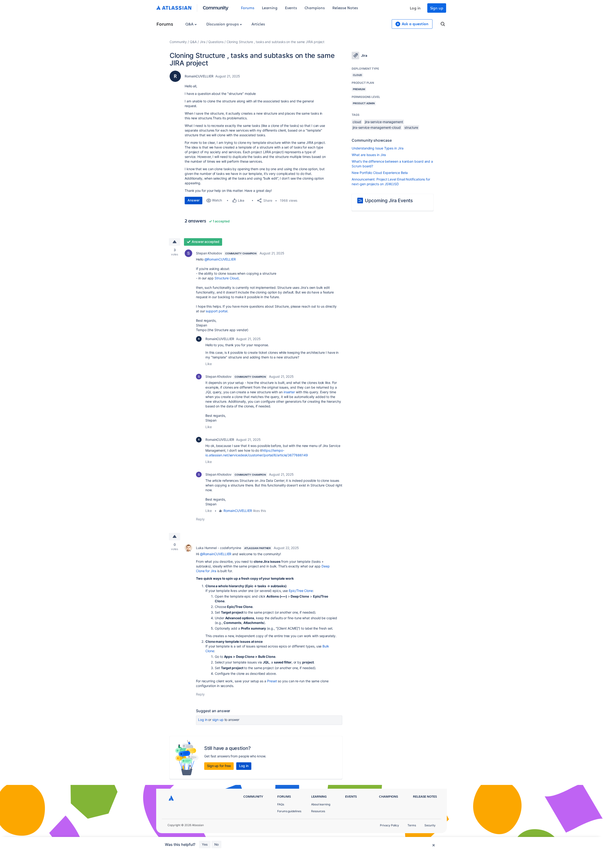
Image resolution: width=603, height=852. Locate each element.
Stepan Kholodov (209, 253)
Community (215, 7)
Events (291, 7)
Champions (315, 7)
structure (411, 127)
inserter (289, 392)
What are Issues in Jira (369, 155)
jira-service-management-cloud (377, 127)
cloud (357, 122)
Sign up (436, 7)
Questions (215, 42)
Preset (272, 681)
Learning (269, 7)
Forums (247, 7)
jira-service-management (384, 122)
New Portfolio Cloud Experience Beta (380, 173)
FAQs (280, 804)
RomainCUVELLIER (199, 76)
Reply (200, 519)
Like (208, 364)
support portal (216, 311)
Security (430, 825)
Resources (318, 811)
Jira (202, 42)
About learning (320, 804)
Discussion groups (223, 23)
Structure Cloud (227, 278)
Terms (411, 825)
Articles (258, 23)
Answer (193, 200)
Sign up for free (219, 766)
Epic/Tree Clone (301, 591)
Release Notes (345, 7)
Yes (205, 844)
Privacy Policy (389, 825)
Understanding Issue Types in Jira (377, 148)
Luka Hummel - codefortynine (218, 548)
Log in (415, 7)
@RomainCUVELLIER (220, 259)
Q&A (189, 23)
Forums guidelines (289, 811)
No (216, 844)
